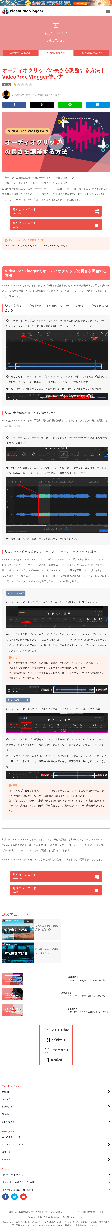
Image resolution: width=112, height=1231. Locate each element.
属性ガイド (7, 1152)
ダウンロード (8, 1099)
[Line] (70, 105)
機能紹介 (6, 1091)
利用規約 (13, 1212)
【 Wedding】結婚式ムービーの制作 (19, 1182)
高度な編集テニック (91, 52)
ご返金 (100, 1212)
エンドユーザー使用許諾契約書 (80, 1212)
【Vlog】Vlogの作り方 (12, 1174)
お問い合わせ (8, 1121)
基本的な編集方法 (56, 52)
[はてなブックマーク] (98, 105)
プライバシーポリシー (54, 1212)
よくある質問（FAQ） (12, 1136)
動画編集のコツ (9, 1159)
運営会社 (6, 1114)
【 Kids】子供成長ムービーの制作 (17, 1189)
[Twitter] (42, 105)
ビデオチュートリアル (12, 1144)
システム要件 (8, 1106)
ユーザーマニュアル (20, 52)
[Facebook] (14, 105)
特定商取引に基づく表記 (30, 1212)
